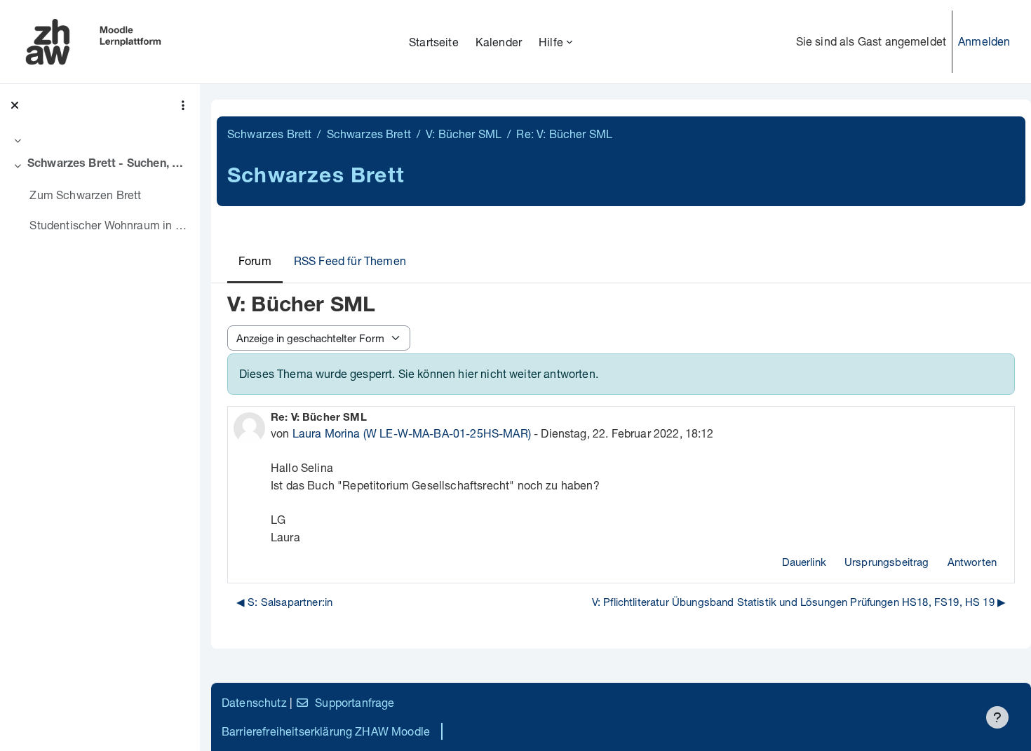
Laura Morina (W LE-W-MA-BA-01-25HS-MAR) (411, 433)
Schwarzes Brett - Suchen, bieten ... (108, 164)
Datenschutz (254, 702)
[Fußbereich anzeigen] (997, 717)
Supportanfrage (354, 702)
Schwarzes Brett (269, 133)
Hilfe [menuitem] (551, 41)
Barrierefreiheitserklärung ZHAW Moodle (326, 731)
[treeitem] (99, 140)
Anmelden (984, 41)
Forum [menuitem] (254, 260)
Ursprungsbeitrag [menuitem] (886, 561)
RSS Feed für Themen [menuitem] (350, 260)
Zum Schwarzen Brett (85, 194)
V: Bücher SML (463, 133)
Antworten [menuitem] (972, 561)
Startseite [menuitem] (434, 41)
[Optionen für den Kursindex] (183, 105)
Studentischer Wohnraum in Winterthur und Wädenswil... (109, 224)
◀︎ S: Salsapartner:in (284, 601)
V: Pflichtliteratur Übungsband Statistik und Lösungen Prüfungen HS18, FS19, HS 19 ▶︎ (799, 601)
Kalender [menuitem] (499, 41)
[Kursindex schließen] (15, 105)
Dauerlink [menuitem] (804, 561)
